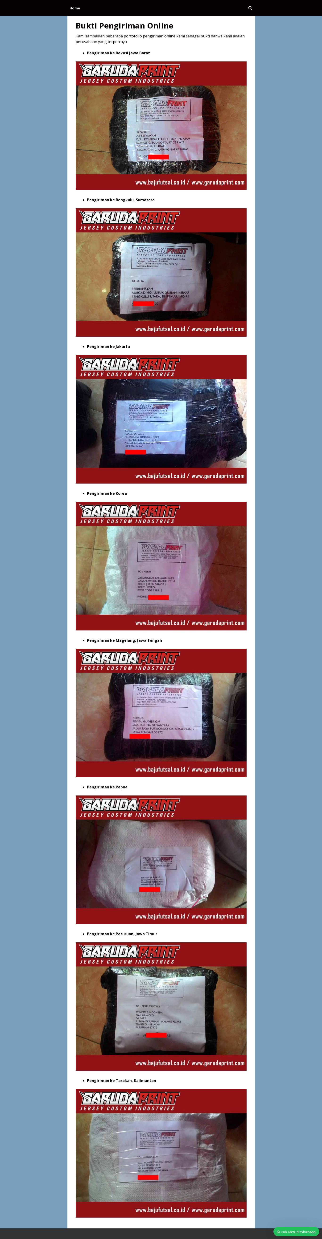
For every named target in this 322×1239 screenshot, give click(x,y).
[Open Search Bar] (250, 8)
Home (75, 8)
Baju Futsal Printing (161, 1231)
